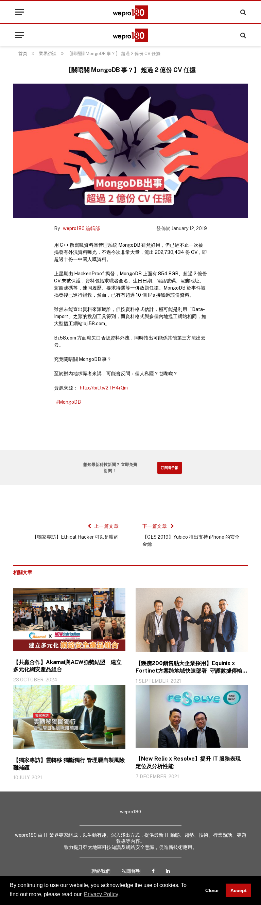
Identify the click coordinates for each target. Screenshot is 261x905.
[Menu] (19, 12)
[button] (123, 895)
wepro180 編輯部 (81, 228)
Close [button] (212, 890)
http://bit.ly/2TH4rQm (104, 387)
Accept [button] (238, 890)
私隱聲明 (131, 871)
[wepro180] (130, 12)
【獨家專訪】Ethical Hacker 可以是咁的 (75, 537)
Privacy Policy (101, 894)
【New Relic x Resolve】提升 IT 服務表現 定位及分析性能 (189, 762)
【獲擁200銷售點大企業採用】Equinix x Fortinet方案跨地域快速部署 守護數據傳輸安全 (192, 667)
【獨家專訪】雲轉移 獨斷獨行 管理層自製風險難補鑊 (69, 764)
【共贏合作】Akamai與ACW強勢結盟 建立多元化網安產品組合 (67, 666)
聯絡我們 (100, 871)
